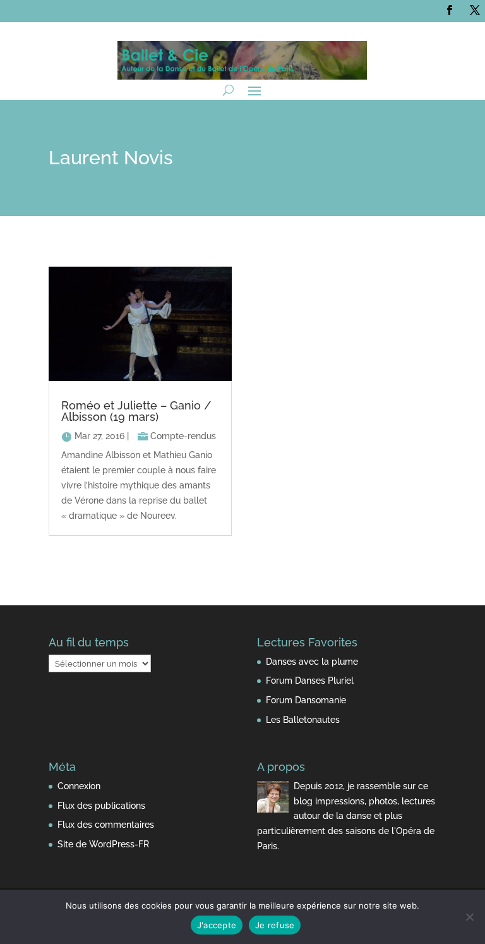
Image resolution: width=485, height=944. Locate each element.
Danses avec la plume (312, 662)
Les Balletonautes (303, 720)
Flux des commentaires (105, 825)
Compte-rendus (183, 436)
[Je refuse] (469, 917)
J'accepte (216, 925)
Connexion (78, 786)
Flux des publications (101, 806)
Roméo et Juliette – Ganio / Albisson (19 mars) (136, 411)
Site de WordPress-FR (103, 844)
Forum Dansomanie (306, 700)
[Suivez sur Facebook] (450, 10)
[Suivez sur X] (475, 10)
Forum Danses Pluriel (310, 680)
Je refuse (274, 925)
